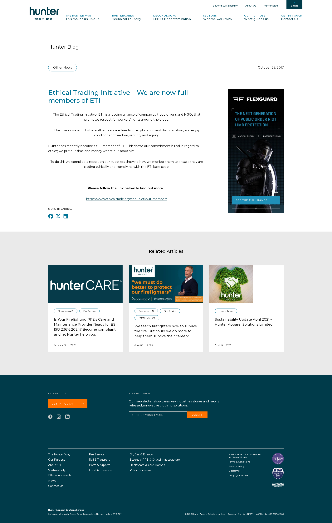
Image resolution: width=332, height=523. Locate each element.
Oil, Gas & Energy (141, 454)
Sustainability (57, 470)
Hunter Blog (271, 5)
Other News (62, 67)
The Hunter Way (83, 17)
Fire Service (89, 310)
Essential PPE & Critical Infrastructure (155, 459)
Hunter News (226, 310)
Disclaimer (234, 470)
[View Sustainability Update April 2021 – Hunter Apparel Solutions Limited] (231, 284)
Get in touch (291, 17)
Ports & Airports (99, 465)
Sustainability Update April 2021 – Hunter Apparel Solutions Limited (244, 322)
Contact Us (55, 486)
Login (294, 5)
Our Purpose (256, 17)
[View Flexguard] (256, 157)
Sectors (217, 17)
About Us (250, 5)
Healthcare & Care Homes (147, 465)
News (52, 480)
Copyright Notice (238, 475)
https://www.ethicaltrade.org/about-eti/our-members (126, 199)
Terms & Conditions (239, 461)
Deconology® (172, 17)
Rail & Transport (99, 459)
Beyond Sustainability (225, 5)
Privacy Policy (236, 466)
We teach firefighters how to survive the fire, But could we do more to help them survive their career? (165, 331)
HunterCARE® (126, 17)
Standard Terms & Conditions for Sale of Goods (245, 456)
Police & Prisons (140, 470)
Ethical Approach (59, 475)
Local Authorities (100, 470)
